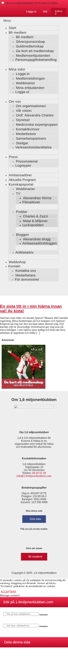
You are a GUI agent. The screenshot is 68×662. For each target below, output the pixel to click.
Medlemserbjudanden (33, 55)
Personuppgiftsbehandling (36, 60)
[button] (30, 21)
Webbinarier (25, 83)
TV (18, 193)
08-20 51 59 (39, 473)
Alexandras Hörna (37, 198)
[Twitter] (39, 537)
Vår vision (24, 110)
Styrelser (23, 120)
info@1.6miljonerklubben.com (34, 476)
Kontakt (14, 266)
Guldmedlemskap (30, 46)
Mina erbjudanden (30, 88)
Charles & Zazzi (35, 216)
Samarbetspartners (31, 138)
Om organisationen (31, 106)
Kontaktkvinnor (27, 129)
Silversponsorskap (30, 41)
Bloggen (22, 234)
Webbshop (17, 262)
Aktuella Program (22, 180)
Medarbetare (26, 134)
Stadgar (22, 143)
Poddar (21, 212)
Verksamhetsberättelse (33, 147)
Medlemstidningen (30, 78)
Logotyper (23, 165)
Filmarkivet (31, 202)
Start (12, 28)
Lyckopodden (33, 225)
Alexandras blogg (37, 239)
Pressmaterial (27, 161)
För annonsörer (27, 279)
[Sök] (43, 614)
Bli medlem (17, 32)
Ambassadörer (20, 175)
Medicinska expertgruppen (37, 124)
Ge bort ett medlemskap (35, 51)
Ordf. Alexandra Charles (35, 115)
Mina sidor (17, 69)
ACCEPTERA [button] (8, 591)
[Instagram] (29, 537)
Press (13, 157)
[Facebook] (19, 537)
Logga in (23, 74)
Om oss (15, 101)
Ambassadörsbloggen (39, 243)
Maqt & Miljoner (35, 221)
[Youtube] (49, 537)
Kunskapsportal (21, 184)
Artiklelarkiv (24, 252)
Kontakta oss (25, 270)
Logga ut (22, 92)
